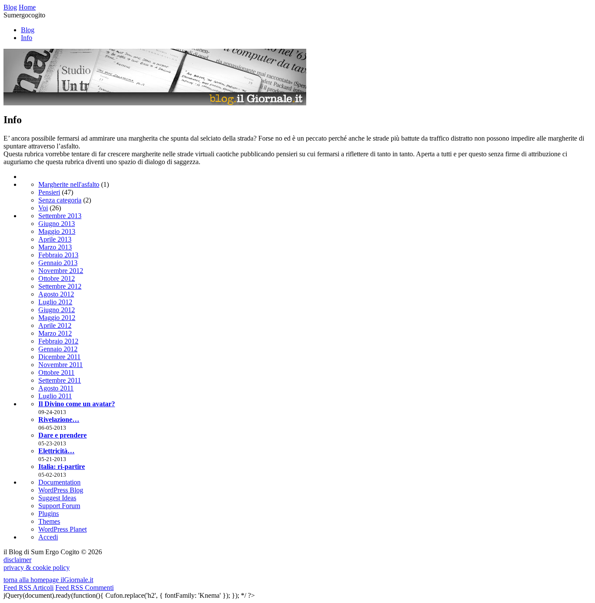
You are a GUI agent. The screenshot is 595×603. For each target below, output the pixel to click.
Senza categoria (59, 200)
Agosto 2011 (56, 388)
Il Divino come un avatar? (76, 404)
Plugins (48, 513)
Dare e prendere (62, 435)
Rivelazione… (58, 419)
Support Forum (59, 505)
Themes (49, 521)
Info (26, 37)
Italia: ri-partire (61, 466)
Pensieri (49, 192)
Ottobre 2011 (56, 372)
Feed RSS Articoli (28, 587)
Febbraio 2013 (58, 255)
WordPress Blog (60, 490)
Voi (43, 208)
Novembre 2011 (60, 364)
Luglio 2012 (55, 302)
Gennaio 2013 (58, 262)
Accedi (48, 537)
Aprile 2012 (54, 325)
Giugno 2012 (56, 309)
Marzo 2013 (55, 247)
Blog (27, 30)
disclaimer (17, 559)
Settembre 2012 (59, 286)
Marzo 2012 (55, 333)
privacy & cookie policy (36, 567)
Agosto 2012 (56, 294)
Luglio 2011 (55, 396)
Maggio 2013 (56, 231)
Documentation (59, 482)
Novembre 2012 (60, 270)
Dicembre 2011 (59, 356)
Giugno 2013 (56, 223)
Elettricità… (56, 451)
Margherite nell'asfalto (68, 184)
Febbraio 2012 (58, 341)
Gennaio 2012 (58, 349)
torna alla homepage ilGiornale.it (48, 579)
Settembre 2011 (59, 380)
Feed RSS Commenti (84, 587)
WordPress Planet (62, 529)
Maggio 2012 (56, 317)
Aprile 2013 (54, 239)
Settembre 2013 (59, 215)
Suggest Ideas (57, 498)
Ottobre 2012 (56, 278)
